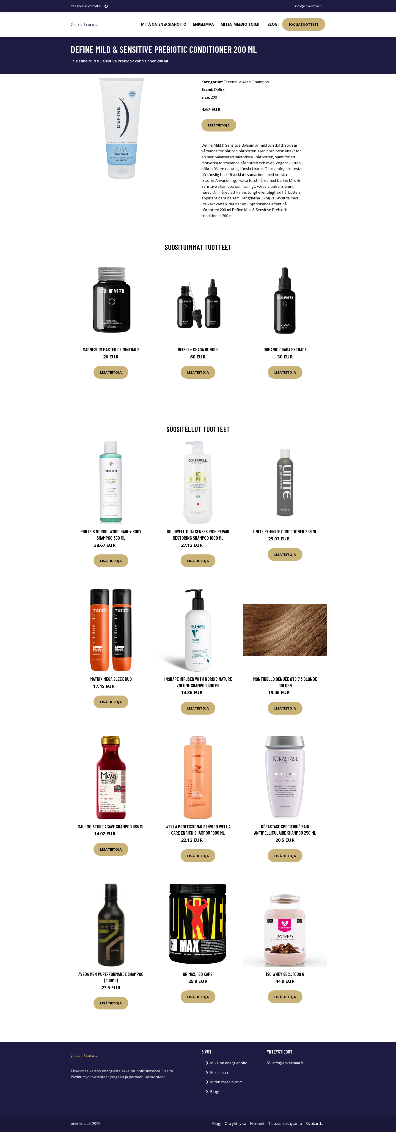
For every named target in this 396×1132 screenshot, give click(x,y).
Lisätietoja (219, 125)
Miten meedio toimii (241, 24)
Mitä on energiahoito (163, 24)
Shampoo (261, 81)
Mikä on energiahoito (229, 1062)
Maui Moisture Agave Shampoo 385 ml (111, 826)
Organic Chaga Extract (285, 349)
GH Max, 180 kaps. (198, 974)
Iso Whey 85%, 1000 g (285, 974)
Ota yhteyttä (235, 1123)
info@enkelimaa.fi (308, 6)
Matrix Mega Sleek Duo (111, 679)
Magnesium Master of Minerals (111, 349)
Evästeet (257, 1123)
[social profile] (106, 6)
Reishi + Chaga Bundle (198, 349)
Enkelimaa (203, 24)
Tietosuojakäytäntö (285, 1123)
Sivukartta (314, 1123)
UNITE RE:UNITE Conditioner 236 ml (285, 531)
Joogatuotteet (304, 24)
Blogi (273, 24)
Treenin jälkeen (237, 81)
